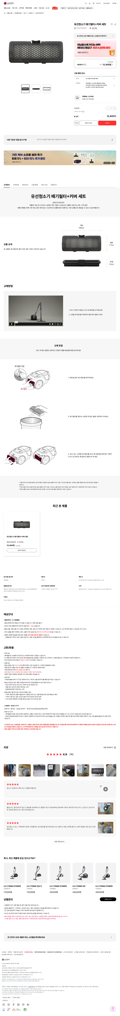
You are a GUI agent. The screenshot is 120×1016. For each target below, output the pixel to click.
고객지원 (21, 8)
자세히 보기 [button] (85, 65)
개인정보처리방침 (28, 952)
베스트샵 (41, 8)
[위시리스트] (112, 24)
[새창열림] (63, 8)
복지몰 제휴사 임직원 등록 (92, 952)
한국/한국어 (5, 1000)
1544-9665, (25, 972)
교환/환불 (34, 185)
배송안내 (25, 185)
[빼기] (107, 108)
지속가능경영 (106, 3)
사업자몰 (114, 3)
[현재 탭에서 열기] (60, 157)
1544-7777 (38, 972)
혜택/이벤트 (29, 8)
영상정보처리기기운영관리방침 (54, 952)
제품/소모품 (7, 8)
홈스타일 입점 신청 (18, 954)
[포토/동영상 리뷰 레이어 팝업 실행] (24, 770)
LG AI (47, 8)
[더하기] (114, 108)
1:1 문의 (4, 965)
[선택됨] (25, 89)
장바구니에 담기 (22, 550)
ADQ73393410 (82, 28)
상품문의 (54, 185)
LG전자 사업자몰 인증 (105, 952)
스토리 (35, 8)
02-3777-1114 (15, 963)
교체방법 (16, 185)
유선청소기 (31, 13)
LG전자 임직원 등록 (68, 952)
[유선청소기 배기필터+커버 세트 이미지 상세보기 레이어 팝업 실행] (36, 53)
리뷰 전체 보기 (59, 842)
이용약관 (10, 952)
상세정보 (7, 185)
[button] (86, 3)
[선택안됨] (36, 89)
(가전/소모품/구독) (24, 968)
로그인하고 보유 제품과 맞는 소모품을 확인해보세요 (26, 937)
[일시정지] (104, 163)
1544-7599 (23, 970)
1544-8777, (20, 974)
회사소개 (98, 3)
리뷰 (44, 185)
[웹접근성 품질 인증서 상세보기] (25, 1009)
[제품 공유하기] (115, 24)
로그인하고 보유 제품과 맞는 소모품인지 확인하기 (91, 36)
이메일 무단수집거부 (18, 952)
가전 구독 (14, 8)
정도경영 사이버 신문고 (7, 954)
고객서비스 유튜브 (6, 997)
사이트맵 (4, 952)
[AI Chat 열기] (113, 1009)
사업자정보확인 (31, 986)
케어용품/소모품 (17, 13)
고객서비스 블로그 (16, 997)
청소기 (25, 13)
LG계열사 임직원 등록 (79, 952)
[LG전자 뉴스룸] (18, 1004)
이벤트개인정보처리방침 (40, 952)
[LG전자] (9, 3)
